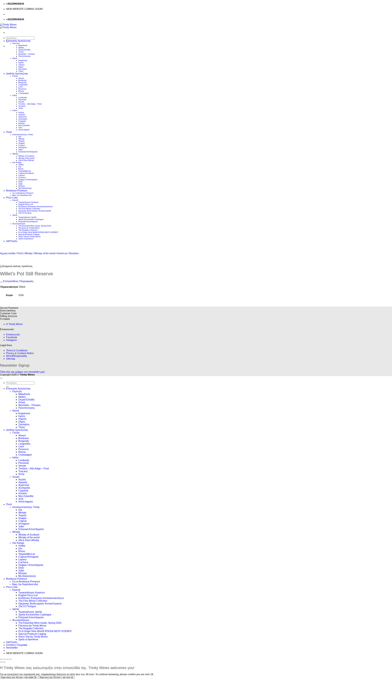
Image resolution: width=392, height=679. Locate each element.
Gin (19, 137)
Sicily (20, 108)
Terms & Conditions (16, 350)
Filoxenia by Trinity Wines (29, 228)
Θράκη (21, 48)
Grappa (21, 143)
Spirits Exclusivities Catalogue (30, 219)
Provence (22, 89)
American (62, 253)
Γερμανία (22, 121)
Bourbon (74, 253)
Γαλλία (15, 76)
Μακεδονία (22, 45)
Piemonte (22, 100)
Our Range (16, 162)
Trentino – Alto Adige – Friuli (30, 104)
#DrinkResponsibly (16, 356)
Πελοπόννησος (24, 56)
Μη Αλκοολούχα (25, 188)
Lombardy (22, 97)
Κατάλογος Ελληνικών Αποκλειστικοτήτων (35, 207)
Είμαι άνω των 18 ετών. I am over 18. (57, 677)
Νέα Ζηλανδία (24, 125)
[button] (12, 647)
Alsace (21, 78)
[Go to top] (1, 378)
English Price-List (25, 204)
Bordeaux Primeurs (16, 190)
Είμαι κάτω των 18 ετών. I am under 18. (19, 677)
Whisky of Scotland (26, 156)
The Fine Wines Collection (29, 209)
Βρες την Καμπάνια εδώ (22, 195)
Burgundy (22, 82)
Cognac (21, 145)
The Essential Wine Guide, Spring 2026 (34, 226)
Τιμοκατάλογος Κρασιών (28, 202)
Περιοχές (16, 43)
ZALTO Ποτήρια (24, 213)
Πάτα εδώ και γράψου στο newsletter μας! (22, 372)
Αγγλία (21, 112)
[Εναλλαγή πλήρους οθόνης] (4, 659)
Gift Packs (11, 241)
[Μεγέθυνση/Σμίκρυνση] (1, 659)
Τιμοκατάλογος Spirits (27, 217)
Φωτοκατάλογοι (18, 224)
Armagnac (22, 147)
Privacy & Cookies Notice (20, 353)
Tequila (21, 141)
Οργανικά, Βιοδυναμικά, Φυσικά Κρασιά (34, 211)
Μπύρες (21, 186)
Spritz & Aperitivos (25, 239)
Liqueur (21, 175)
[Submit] (7, 386)
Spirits (14, 215)
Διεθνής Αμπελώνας (17, 73)
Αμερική (21, 115)
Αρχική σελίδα (7, 253)
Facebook (11, 337)
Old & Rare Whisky (26, 160)
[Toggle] (1, 282)
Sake (20, 150)
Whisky (21, 139)
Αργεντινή (22, 117)
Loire (20, 87)
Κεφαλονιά (22, 60)
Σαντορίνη (22, 69)
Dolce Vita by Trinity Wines (29, 237)
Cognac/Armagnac (26, 173)
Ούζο (20, 182)
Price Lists (11, 197)
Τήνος (20, 71)
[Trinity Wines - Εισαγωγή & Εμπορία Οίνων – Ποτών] (8, 26)
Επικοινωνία (13, 334)
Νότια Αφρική (23, 130)
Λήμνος (21, 65)
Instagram (11, 340)
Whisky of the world (26, 158)
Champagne (23, 93)
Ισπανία (21, 123)
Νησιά (14, 58)
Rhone (21, 91)
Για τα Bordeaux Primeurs (23, 193)
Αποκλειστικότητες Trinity (22, 135)
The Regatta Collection (28, 230)
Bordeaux (22, 80)
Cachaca (22, 177)
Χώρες (15, 110)
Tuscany (21, 106)
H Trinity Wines (14, 324)
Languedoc (23, 85)
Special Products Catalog (29, 234)
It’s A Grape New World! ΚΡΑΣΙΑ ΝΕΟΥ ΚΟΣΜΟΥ (38, 232)
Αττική (21, 52)
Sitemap (10, 358)
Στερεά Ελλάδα (24, 50)
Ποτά (9, 132)
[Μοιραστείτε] (7, 659)
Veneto (21, 102)
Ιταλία (14, 95)
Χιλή (20, 127)
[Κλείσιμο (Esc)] (10, 659)
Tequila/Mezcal (24, 171)
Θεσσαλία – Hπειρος (26, 54)
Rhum (20, 169)
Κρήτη (21, 63)
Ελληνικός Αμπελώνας (18, 41)
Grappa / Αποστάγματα (27, 180)
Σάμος (21, 67)
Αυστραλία (22, 119)
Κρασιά (15, 200)
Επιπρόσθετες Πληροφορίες (18, 281)
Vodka (21, 165)
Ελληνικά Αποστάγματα (28, 152)
